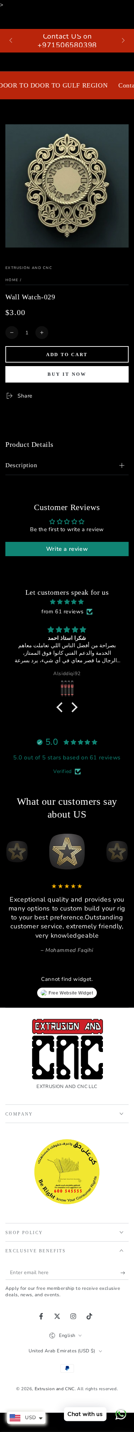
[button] (61, 707)
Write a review (67, 549)
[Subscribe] (124, 1273)
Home (11, 280)
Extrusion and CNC (28, 267)
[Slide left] (11, 40)
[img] (67, 602)
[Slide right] (122, 40)
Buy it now (67, 374)
